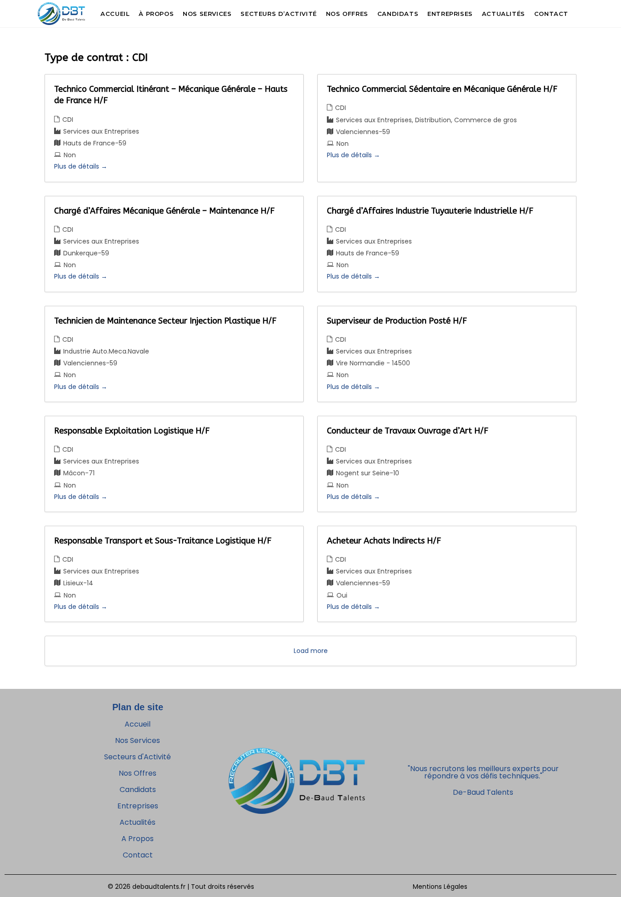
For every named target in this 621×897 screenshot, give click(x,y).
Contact (138, 855)
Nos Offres (137, 773)
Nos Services (137, 740)
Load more (311, 650)
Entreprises (137, 806)
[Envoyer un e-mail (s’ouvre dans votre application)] (581, 13)
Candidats (138, 789)
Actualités (137, 822)
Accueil (137, 724)
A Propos (137, 838)
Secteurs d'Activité (137, 757)
